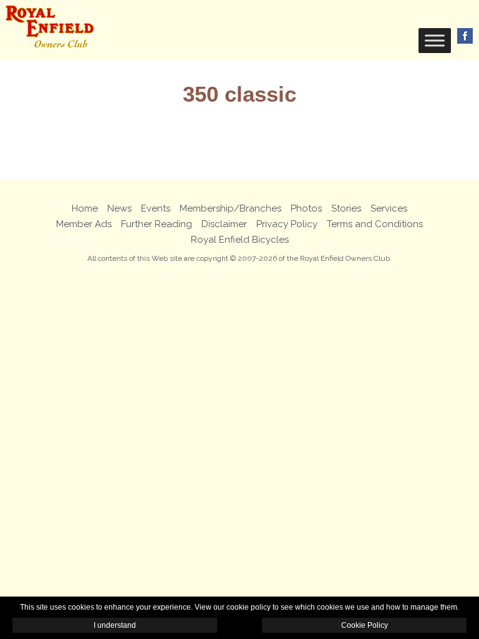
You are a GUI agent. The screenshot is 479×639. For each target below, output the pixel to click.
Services (388, 208)
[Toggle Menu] (435, 41)
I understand (115, 625)
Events (155, 208)
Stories (346, 208)
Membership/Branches (230, 208)
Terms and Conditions (375, 224)
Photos (306, 208)
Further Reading (156, 224)
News (119, 208)
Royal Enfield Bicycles (240, 239)
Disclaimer (224, 224)
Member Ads (84, 224)
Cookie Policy (364, 625)
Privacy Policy (286, 224)
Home (85, 208)
